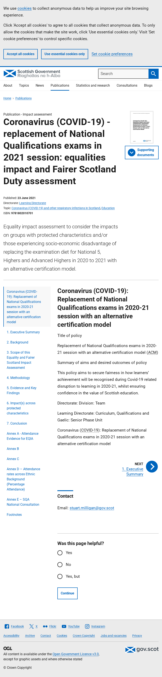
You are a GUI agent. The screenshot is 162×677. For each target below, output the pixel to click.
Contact (45, 635)
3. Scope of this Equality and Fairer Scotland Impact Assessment (21, 360)
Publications (60, 85)
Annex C (13, 459)
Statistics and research (93, 85)
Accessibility (11, 635)
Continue (67, 593)
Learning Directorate (32, 203)
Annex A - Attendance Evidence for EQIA (22, 436)
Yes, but (73, 576)
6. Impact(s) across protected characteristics (21, 408)
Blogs (148, 85)
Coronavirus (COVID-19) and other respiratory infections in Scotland (56, 208)
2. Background (17, 342)
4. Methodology (18, 378)
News (40, 85)
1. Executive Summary (23, 332)
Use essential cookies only (65, 54)
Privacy (137, 635)
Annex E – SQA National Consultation (23, 502)
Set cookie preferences (112, 54)
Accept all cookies (20, 54)
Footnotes (14, 515)
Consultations (127, 85)
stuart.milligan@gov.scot (92, 507)
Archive (30, 635)
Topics (24, 85)
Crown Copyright (84, 635)
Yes (69, 552)
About (7, 85)
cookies (25, 8)
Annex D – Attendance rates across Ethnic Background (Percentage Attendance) (23, 479)
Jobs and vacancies (114, 635)
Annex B (13, 449)
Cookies (62, 635)
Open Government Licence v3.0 (76, 654)
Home (7, 98)
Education (108, 208)
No (68, 564)
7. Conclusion (17, 423)
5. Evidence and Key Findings (21, 390)
